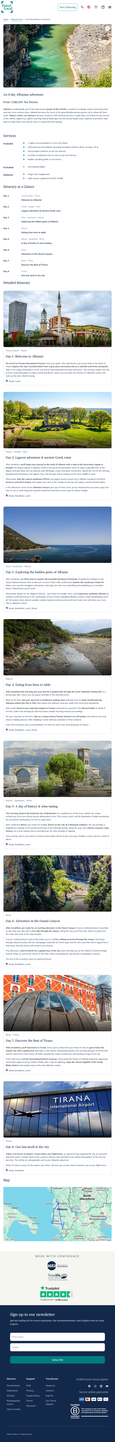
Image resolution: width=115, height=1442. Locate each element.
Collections (12, 1390)
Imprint (49, 1395)
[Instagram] (95, 1386)
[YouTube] (107, 1386)
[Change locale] (88, 7)
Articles (11, 1395)
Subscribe (57, 1359)
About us (50, 1385)
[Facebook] (89, 1386)
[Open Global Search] (82, 7)
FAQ (28, 1385)
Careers (50, 1390)
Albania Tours (17, 19)
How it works (13, 1409)
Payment (31, 1405)
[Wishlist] (96, 7)
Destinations (13, 1385)
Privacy (30, 1390)
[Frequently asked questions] (103, 7)
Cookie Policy (33, 1395)
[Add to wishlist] (107, 28)
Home (5, 19)
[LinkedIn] (101, 1386)
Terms (29, 1400)
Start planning (68, 7)
